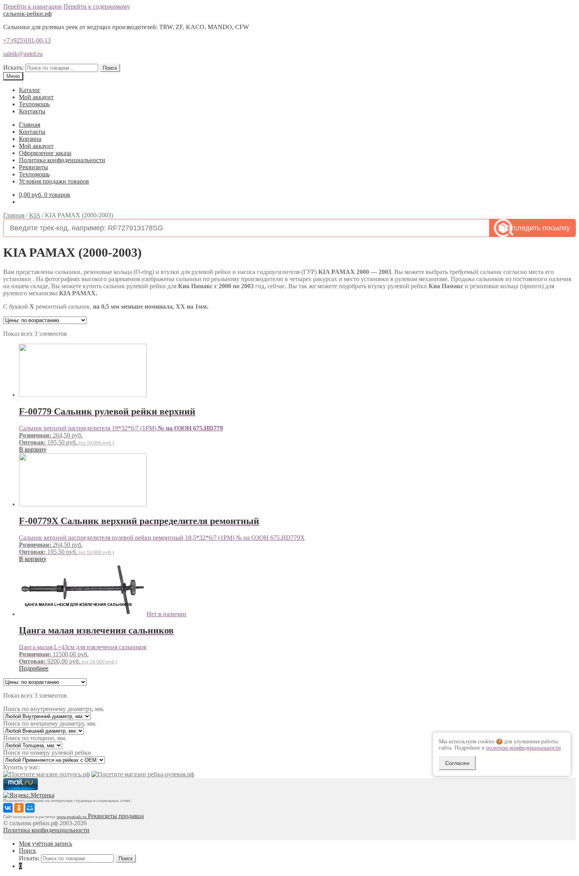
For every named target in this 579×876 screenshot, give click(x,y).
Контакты (32, 111)
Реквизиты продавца (116, 816)
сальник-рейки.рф (27, 13)
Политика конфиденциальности (62, 160)
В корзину (32, 449)
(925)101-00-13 (27, 40)
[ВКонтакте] (8, 808)
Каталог (30, 90)
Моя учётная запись (45, 843)
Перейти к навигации (32, 6)
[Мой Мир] (30, 808)
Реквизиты (33, 167)
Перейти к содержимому (96, 6)
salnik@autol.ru (23, 53)
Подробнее (33, 668)
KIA (34, 215)
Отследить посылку (537, 228)
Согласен (457, 763)
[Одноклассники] (19, 808)
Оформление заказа (45, 153)
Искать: (13, 67)
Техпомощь (34, 104)
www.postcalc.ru (72, 817)
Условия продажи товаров (54, 181)
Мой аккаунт (36, 97)
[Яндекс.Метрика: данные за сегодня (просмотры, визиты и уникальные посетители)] (28, 795)
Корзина (30, 138)
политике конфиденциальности (523, 748)
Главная (29, 124)
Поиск (110, 68)
